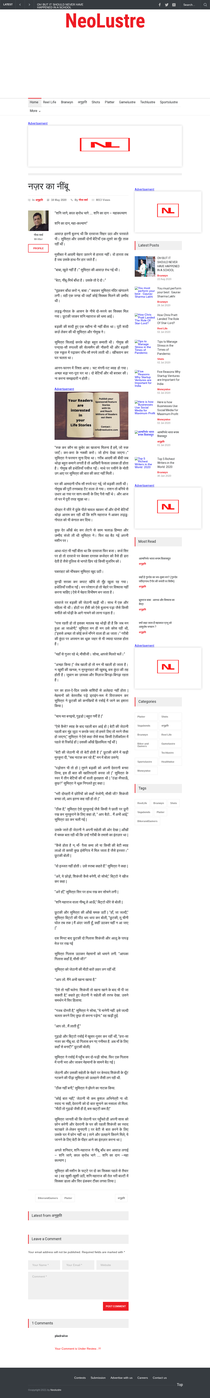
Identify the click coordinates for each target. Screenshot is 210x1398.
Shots (96, 102)
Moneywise (144, 770)
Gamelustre (127, 102)
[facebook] (159, 5)
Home (34, 102)
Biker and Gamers (143, 745)
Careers (142, 1377)
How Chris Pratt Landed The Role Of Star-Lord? (168, 319)
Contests (80, 1377)
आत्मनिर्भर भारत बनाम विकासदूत (155, 558)
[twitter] (167, 5)
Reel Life (49, 102)
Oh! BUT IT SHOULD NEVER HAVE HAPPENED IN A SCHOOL (60, 6)
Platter (109, 102)
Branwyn (67, 102)
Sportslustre (169, 102)
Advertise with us (121, 1377)
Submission (98, 1377)
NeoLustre (105, 20)
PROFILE (38, 248)
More (33, 111)
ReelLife (142, 803)
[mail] (174, 5)
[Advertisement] (105, 67)
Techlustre (147, 102)
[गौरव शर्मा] (38, 220)
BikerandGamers (48, 1198)
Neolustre (55, 1390)
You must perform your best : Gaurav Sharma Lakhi (169, 292)
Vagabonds (143, 725)
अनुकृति (82, 102)
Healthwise (167, 761)
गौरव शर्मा (83, 199)
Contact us (160, 1377)
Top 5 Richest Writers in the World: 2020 (166, 463)
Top (180, 1384)
